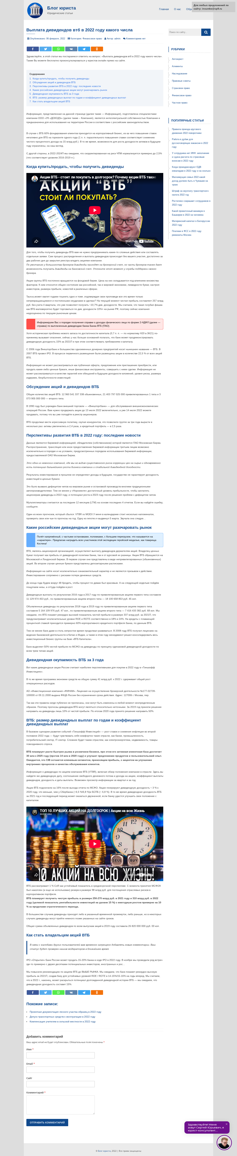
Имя (30, 1049)
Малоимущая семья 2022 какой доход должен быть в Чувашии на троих (190, 181)
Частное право (179, 102)
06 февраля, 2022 (55, 38)
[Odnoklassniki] (97, 49)
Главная (164, 9)
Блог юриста (61, 8)
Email (30, 1063)
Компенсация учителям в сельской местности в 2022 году (63, 1021)
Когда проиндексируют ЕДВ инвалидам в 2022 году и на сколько (191, 169)
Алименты (177, 66)
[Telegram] (84, 49)
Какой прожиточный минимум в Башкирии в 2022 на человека (188, 213)
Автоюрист (177, 59)
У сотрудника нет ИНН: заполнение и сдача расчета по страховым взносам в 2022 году (190, 157)
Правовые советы (181, 81)
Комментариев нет (136, 38)
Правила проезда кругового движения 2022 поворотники (186, 131)
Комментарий (36, 1092)
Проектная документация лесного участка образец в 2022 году (65, 1011)
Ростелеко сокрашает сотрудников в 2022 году (191, 203)
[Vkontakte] (71, 49)
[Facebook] (33, 49)
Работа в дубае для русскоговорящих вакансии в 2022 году (190, 143)
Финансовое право (92, 38)
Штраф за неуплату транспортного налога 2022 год (190, 193)
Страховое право (181, 88)
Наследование (179, 73)
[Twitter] (46, 49)
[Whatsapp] (58, 49)
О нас (177, 9)
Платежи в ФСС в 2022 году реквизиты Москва (186, 233)
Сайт (29, 1078)
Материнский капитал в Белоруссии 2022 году (191, 223)
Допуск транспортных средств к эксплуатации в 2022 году (62, 1016)
